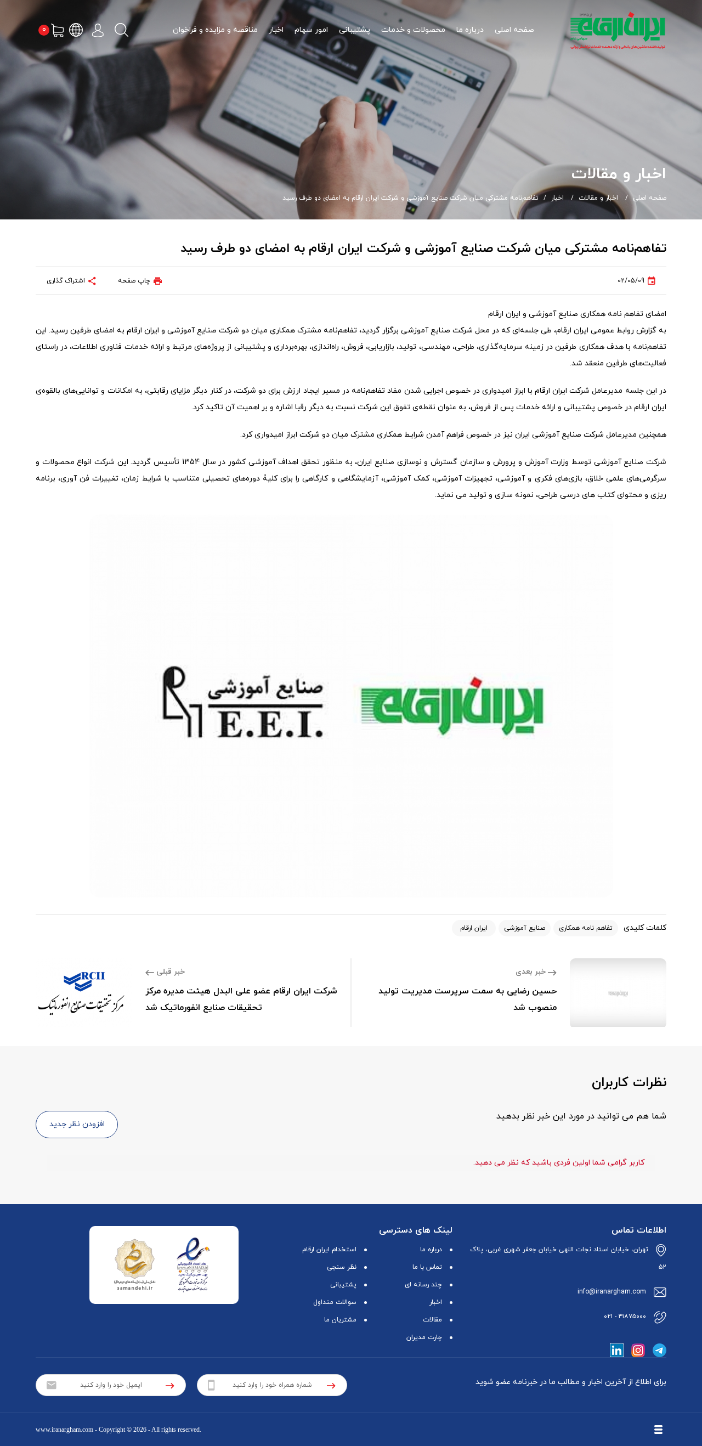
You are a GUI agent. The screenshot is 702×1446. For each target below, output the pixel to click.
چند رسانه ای (423, 1284)
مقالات (432, 1319)
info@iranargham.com (612, 1291)
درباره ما (470, 30)
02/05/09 (631, 280)
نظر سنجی (341, 1267)
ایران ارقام (474, 928)
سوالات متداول (334, 1302)
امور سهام (311, 30)
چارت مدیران (424, 1337)
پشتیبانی (354, 30)
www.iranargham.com (64, 1429)
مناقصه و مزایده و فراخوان (215, 30)
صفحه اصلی (514, 30)
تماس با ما (427, 1267)
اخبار (276, 30)
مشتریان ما (340, 1319)
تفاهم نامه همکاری (586, 928)
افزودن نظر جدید (77, 1124)
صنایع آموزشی (524, 928)
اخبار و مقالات (598, 198)
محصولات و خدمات (413, 30)
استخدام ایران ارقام (329, 1249)
